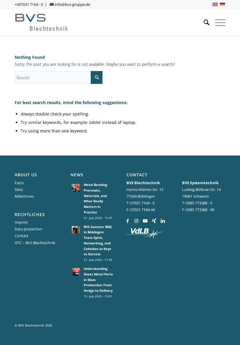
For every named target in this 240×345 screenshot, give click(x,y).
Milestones (24, 196)
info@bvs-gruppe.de (72, 4)
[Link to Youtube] (145, 220)
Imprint (21, 222)
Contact (21, 235)
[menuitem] (203, 22)
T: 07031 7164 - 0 (140, 203)
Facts (19, 182)
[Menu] (217, 22)
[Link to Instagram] (136, 220)
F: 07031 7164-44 (140, 209)
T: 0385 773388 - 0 (197, 203)
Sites (19, 189)
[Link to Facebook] (128, 220)
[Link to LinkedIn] (163, 220)
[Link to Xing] (154, 220)
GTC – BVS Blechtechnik (35, 242)
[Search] (203, 22)
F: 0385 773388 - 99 (198, 209)
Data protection (28, 229)
